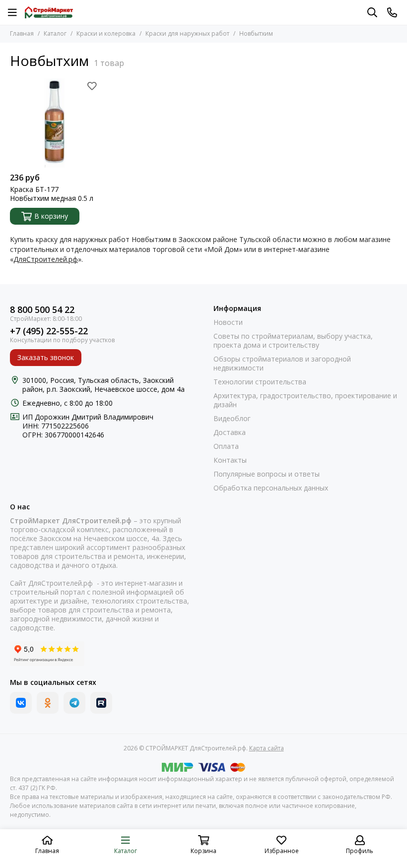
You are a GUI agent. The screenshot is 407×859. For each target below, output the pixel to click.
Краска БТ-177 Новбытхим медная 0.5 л (51, 194)
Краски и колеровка (106, 33)
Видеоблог (232, 418)
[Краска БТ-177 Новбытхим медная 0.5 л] (54, 123)
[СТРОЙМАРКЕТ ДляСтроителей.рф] (49, 12)
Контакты (230, 460)
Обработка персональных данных (270, 488)
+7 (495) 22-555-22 (49, 331)
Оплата (226, 446)
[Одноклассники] (48, 703)
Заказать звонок (45, 357)
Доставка (229, 432)
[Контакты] (392, 12)
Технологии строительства (259, 381)
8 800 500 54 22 (42, 309)
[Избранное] (91, 85)
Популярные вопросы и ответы (266, 474)
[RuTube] (101, 703)
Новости (228, 322)
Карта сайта (266, 748)
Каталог (55, 33)
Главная (22, 33)
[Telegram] (74, 703)
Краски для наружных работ (187, 33)
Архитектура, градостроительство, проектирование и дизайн (305, 400)
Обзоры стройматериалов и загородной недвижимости (282, 363)
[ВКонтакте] (21, 703)
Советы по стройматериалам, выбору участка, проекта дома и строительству (293, 341)
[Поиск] (372, 12)
